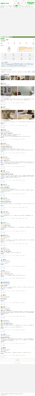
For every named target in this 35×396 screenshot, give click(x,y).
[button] (3, 78)
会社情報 (2, 393)
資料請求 (21, 393)
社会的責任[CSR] (12, 393)
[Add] (33, 39)
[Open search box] (2, 70)
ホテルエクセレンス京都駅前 (4, 39)
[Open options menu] (33, 83)
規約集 (19, 393)
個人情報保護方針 (6, 393)
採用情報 (16, 393)
